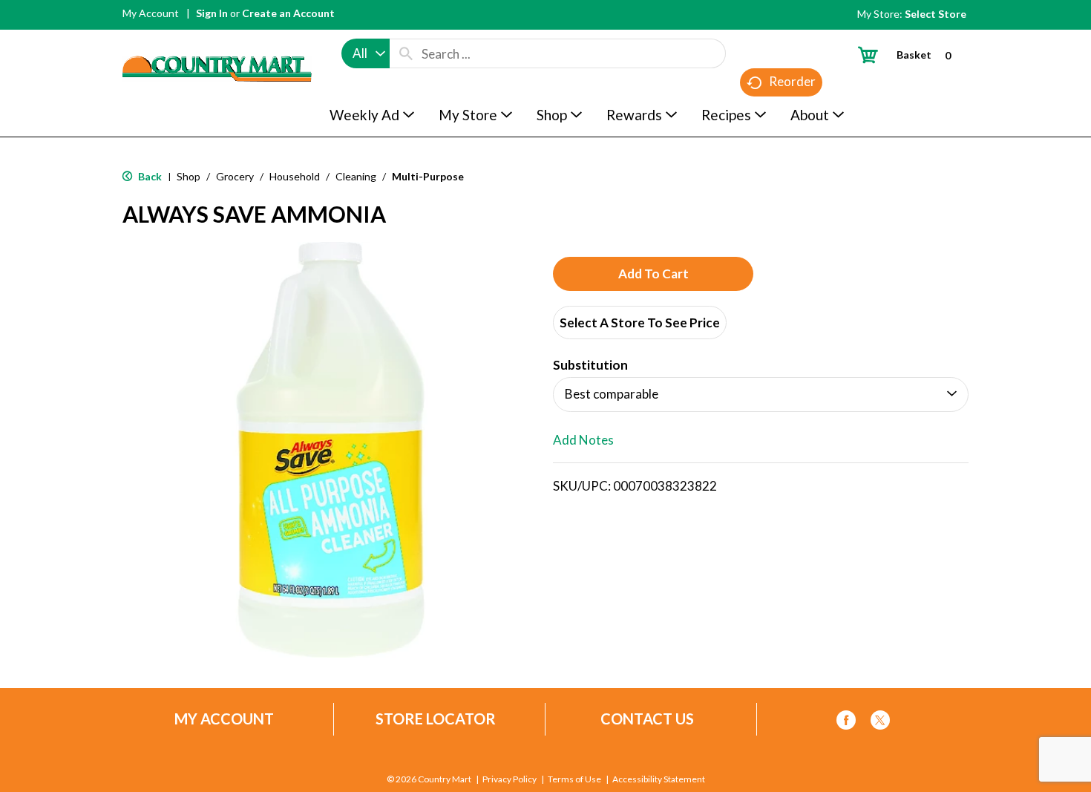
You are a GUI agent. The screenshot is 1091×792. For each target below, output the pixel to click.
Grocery (235, 176)
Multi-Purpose (428, 176)
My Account (150, 13)
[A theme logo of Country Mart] (217, 41)
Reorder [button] (792, 81)
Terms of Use (574, 779)
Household (294, 176)
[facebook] (846, 722)
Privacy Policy (509, 779)
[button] (653, 274)
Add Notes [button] (583, 440)
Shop (188, 176)
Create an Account (288, 13)
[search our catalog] (406, 53)
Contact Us (647, 718)
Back (149, 176)
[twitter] (880, 722)
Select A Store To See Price (640, 322)
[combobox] (365, 53)
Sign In (212, 13)
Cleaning (355, 176)
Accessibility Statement (658, 779)
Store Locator (436, 718)
